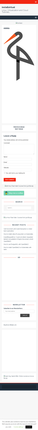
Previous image (19, 127)
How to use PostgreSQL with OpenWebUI (16, 244)
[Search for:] (19, 207)
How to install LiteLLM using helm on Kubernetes (18, 234)
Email (5, 162)
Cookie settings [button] (18, 427)
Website (6, 167)
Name (6, 157)
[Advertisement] (19, 102)
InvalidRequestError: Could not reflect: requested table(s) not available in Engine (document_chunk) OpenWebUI (18, 239)
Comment (7, 143)
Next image (19, 129)
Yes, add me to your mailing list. (15, 173)
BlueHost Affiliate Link (10, 325)
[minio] (19, 79)
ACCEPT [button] (29, 427)
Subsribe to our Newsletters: (13, 308)
